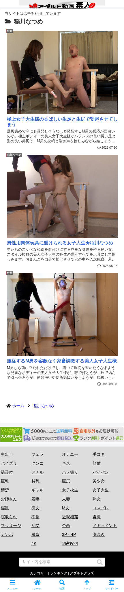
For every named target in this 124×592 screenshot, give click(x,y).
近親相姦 (70, 516)
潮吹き (99, 534)
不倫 (35, 516)
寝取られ (9, 516)
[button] (100, 562)
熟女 (97, 499)
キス (66, 463)
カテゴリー (38, 573)
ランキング (58, 573)
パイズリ (9, 463)
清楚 (5, 490)
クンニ (37, 463)
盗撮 (97, 516)
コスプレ (101, 508)
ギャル (37, 490)
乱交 (35, 525)
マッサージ (11, 525)
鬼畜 (35, 534)
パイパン (101, 472)
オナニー (70, 454)
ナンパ (7, 534)
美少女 (99, 481)
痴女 (35, 508)
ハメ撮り (70, 472)
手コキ (99, 454)
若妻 (35, 499)
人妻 (66, 499)
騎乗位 (7, 472)
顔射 (97, 463)
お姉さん (9, 499)
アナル (37, 472)
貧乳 (35, 481)
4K (33, 543)
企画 (66, 525)
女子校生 (70, 490)
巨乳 (5, 481)
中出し (7, 454)
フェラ (37, 454)
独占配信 (70, 543)
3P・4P (69, 534)
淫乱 (5, 508)
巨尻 (66, 481)
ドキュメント (105, 525)
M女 (65, 508)
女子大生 (101, 490)
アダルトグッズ (82, 573)
